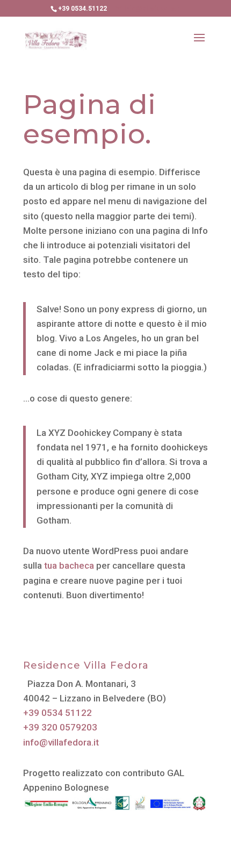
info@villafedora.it (61, 742)
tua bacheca (69, 565)
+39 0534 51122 (57, 712)
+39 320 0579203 (60, 727)
